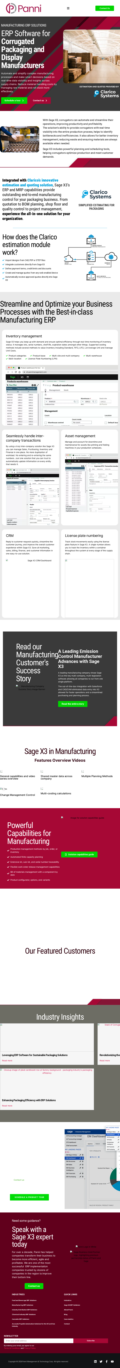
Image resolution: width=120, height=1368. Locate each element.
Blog (65, 1314)
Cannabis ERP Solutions (20, 1319)
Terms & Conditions (12, 1348)
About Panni (68, 1310)
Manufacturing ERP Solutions (22, 1305)
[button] (42, 771)
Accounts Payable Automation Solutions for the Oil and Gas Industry (33, 1325)
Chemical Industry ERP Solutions (24, 1314)
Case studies (68, 1319)
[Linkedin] (95, 1361)
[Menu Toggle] (68, 8)
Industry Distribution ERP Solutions (24, 1310)
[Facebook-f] (106, 1361)
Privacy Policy (30, 1348)
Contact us (19, 1180)
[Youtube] (112, 1361)
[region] (60, 1167)
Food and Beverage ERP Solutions (24, 1300)
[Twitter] (101, 1361)
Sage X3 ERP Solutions (72, 1305)
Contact (67, 1324)
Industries (67, 1300)
